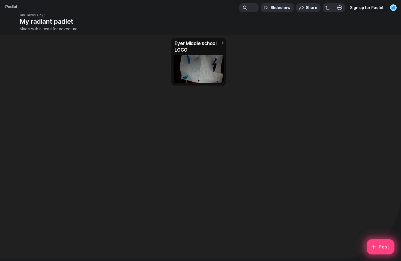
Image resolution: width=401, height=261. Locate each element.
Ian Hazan (28, 15)
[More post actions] (223, 42)
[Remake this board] (328, 7)
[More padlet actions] (339, 7)
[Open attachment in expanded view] (198, 69)
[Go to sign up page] (393, 7)
